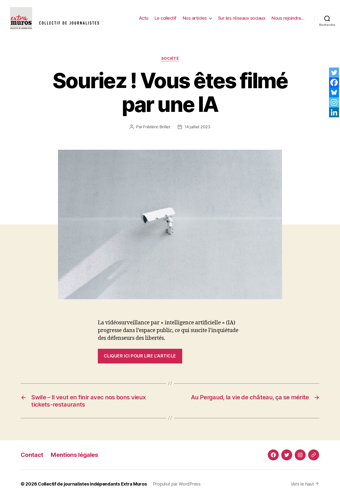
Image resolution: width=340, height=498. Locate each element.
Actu (143, 18)
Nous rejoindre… (288, 18)
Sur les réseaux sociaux (242, 18)
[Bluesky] (334, 92)
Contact (32, 454)
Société (170, 58)
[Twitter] (334, 72)
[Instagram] (334, 102)
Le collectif (165, 18)
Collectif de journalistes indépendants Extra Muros (92, 484)
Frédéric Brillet (156, 126)
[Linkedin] (334, 112)
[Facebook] (334, 82)
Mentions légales (74, 454)
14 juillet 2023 (197, 126)
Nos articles (195, 18)
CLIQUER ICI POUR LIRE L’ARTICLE (140, 356)
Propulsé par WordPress (177, 484)
